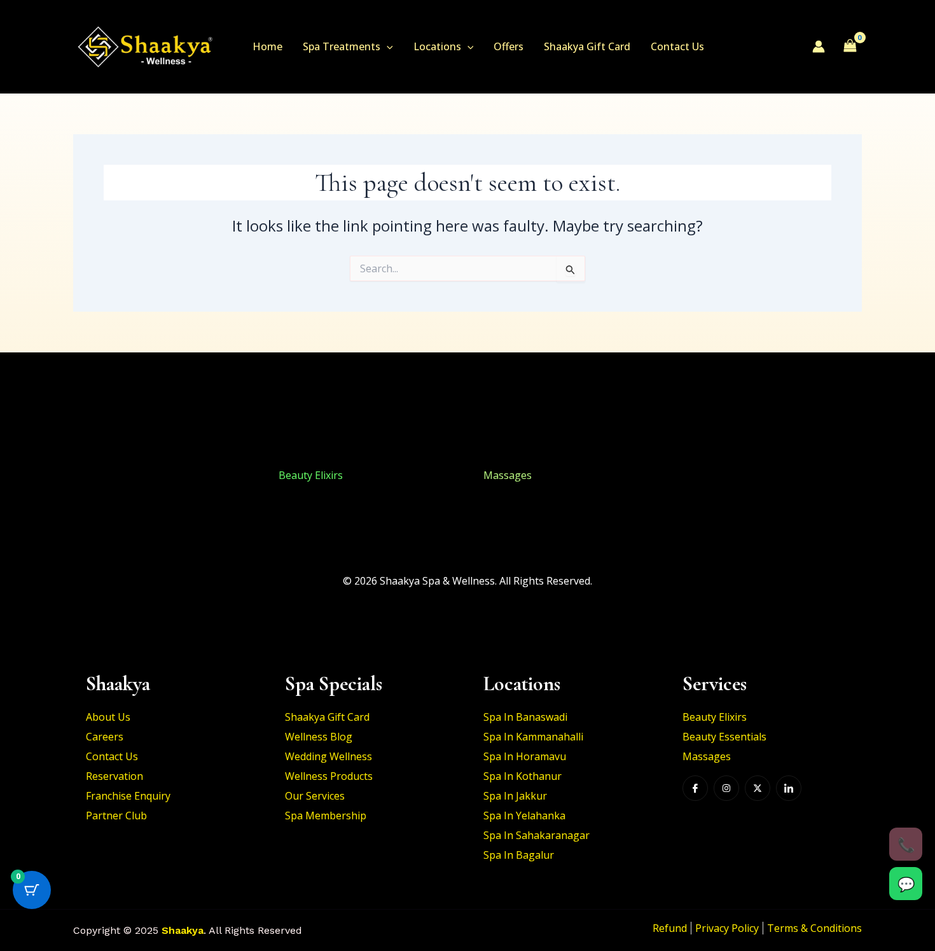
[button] (386, 46)
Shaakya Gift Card (587, 46)
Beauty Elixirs (105, 475)
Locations (437, 46)
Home (267, 46)
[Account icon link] (818, 46)
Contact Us (677, 46)
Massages (507, 475)
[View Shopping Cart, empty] (850, 46)
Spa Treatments (341, 46)
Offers (508, 46)
